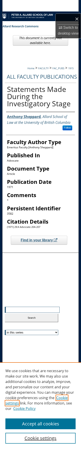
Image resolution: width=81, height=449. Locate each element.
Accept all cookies (40, 424)
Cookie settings (40, 438)
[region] (40, 405)
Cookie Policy (24, 408)
